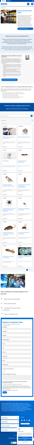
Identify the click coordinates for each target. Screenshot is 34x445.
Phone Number (5, 364)
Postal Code (4, 356)
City (3, 347)
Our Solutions (3, 7)
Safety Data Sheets (11, 438)
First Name (4, 327)
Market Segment (5, 339)
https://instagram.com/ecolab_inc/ (27, 420)
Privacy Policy (15, 390)
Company (4, 335)
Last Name (4, 331)
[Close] (32, 428)
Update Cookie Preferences (25, 423)
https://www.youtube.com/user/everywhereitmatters (29, 420)
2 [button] (29, 269)
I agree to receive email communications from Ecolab (12, 384)
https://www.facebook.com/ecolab (24, 420)
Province (4, 352)
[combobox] (15, 116)
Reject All (25, 439)
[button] (28, 4)
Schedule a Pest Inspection (23, 28)
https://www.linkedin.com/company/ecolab (22, 420)
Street (3, 343)
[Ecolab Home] (3, 4)
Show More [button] (5, 146)
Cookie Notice (20, 435)
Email (3, 360)
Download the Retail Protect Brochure (9, 79)
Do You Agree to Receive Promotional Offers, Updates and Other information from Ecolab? (14, 382)
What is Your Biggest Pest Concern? (9, 374)
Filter (3, 120)
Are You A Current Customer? (8, 368)
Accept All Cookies (25, 437)
